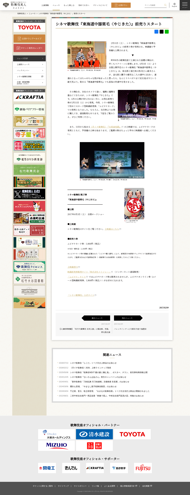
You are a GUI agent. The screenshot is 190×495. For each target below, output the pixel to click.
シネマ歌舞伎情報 (24, 76)
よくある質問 (109, 486)
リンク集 (95, 486)
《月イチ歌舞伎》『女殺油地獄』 (105, 126)
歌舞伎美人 (21, 13)
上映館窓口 (72, 266)
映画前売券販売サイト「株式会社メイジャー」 (89, 271)
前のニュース (97, 318)
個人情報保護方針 (127, 486)
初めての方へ (83, 5)
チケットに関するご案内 (43, 486)
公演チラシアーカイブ (31, 38)
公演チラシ (122, 5)
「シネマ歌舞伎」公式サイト (80, 295)
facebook (156, 32)
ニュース (56, 5)
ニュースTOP (22, 58)
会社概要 (146, 486)
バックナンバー (23, 70)
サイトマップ (63, 486)
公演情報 (45, 5)
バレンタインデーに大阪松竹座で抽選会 (130, 329)
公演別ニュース (23, 64)
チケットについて (100, 5)
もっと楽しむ (69, 5)
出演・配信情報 (23, 82)
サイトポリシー (80, 486)
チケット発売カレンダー (31, 48)
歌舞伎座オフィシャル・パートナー (29, 21)
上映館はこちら (112, 228)
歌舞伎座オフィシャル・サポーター (29, 90)
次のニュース (127, 318)
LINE (167, 32)
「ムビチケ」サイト (76, 276)
